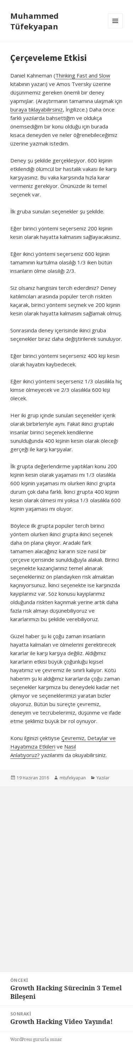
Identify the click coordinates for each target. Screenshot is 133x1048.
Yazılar (103, 778)
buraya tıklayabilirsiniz (36, 109)
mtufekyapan (73, 778)
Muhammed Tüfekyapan (34, 21)
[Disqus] (66, 874)
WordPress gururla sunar (36, 1039)
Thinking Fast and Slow (82, 75)
